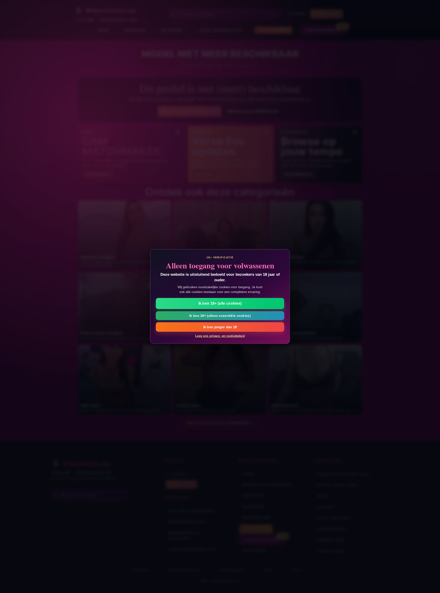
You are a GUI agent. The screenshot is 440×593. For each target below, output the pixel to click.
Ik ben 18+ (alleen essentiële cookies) (220, 315)
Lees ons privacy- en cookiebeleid (220, 336)
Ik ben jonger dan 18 (220, 327)
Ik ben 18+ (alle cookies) (220, 303)
